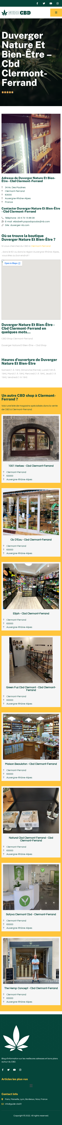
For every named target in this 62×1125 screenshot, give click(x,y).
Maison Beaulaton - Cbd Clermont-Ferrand (31, 763)
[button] (31, 1086)
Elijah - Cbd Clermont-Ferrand (31, 613)
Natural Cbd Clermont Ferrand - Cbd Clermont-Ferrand (31, 839)
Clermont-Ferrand (41, 246)
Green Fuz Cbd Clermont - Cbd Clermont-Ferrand (31, 689)
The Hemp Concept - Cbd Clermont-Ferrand (31, 988)
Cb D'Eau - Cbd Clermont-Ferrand (31, 539)
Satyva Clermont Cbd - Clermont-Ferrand (31, 914)
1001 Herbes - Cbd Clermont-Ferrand (31, 465)
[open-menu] (56, 13)
